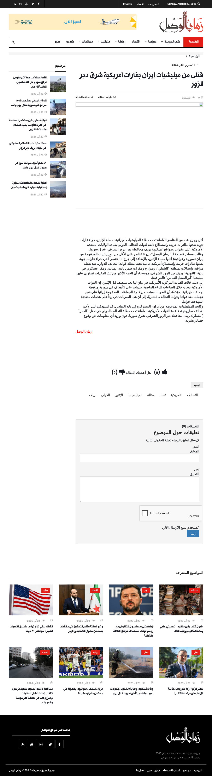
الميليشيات (135, 394)
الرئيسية (193, 42)
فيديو (70, 42)
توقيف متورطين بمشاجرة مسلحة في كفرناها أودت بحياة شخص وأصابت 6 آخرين (28, 125)
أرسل (192, 533)
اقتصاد (140, 4)
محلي (196, 652)
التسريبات (153, 4)
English (127, 4)
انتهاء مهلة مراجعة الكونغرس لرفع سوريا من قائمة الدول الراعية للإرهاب (30, 82)
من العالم (87, 42)
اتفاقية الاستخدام (171, 770)
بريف (92, 394)
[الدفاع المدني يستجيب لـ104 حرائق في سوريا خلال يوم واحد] (58, 114)
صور (57, 42)
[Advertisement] (139, 224)
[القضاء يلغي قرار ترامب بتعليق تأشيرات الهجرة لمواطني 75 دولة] (31, 614)
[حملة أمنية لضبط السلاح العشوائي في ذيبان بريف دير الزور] (58, 157)
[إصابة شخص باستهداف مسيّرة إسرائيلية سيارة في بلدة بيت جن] (58, 196)
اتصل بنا (140, 770)
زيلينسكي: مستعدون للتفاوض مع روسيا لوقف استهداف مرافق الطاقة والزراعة (133, 631)
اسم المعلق (194, 448)
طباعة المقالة (83, 97)
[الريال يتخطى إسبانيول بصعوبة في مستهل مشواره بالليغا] (81, 676)
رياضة (121, 42)
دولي (146, 590)
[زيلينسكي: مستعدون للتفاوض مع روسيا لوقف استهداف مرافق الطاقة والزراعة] (131, 614)
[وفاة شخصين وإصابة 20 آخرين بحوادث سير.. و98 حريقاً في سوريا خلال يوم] (131, 676)
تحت (162, 394)
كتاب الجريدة (172, 42)
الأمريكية (176, 394)
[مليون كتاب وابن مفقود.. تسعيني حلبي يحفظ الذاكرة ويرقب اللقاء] (181, 614)
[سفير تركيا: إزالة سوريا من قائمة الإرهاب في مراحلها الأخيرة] (181, 676)
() (158, 371)
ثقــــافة (194, 590)
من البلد (105, 42)
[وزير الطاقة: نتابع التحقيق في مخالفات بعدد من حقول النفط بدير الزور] (81, 614)
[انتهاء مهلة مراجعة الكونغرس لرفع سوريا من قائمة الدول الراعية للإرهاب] (58, 91)
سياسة (152, 42)
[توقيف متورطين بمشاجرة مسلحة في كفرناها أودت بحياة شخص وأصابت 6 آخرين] (58, 134)
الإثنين (119, 394)
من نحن (187, 770)
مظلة (151, 394)
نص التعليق (194, 471)
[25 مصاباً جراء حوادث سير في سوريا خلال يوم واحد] (58, 176)
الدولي (105, 394)
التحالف (192, 394)
